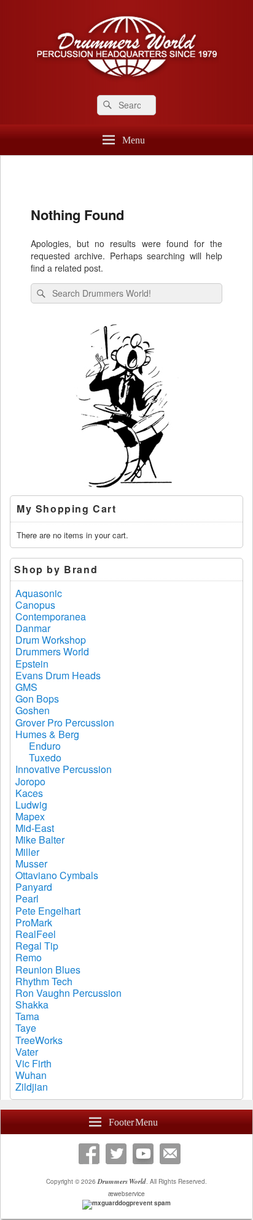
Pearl (27, 898)
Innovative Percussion (63, 769)
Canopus (35, 605)
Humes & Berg (47, 734)
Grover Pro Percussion (64, 722)
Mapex (30, 816)
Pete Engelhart (47, 911)
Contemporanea (50, 616)
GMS (26, 687)
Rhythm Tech (43, 981)
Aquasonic (38, 593)
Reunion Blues (47, 970)
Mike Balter (39, 840)
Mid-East (34, 828)
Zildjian (31, 1087)
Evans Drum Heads (58, 675)
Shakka (32, 1004)
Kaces (29, 793)
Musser (31, 863)
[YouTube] (143, 1153)
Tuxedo (45, 757)
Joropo (30, 781)
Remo (28, 957)
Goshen (32, 710)
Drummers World (52, 651)
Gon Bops (37, 699)
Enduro (45, 746)
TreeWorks (39, 1040)
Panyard (33, 887)
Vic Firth (33, 1063)
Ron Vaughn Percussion (68, 993)
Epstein (32, 664)
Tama (27, 1016)
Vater (26, 1052)
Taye (25, 1028)
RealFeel (35, 934)
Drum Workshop (50, 640)
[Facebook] (89, 1153)
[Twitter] (116, 1153)
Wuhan (31, 1075)
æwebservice (126, 1193)
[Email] (170, 1153)
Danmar (32, 628)
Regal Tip (36, 946)
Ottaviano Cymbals (56, 875)
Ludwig (31, 805)
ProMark (33, 922)
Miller (27, 852)
